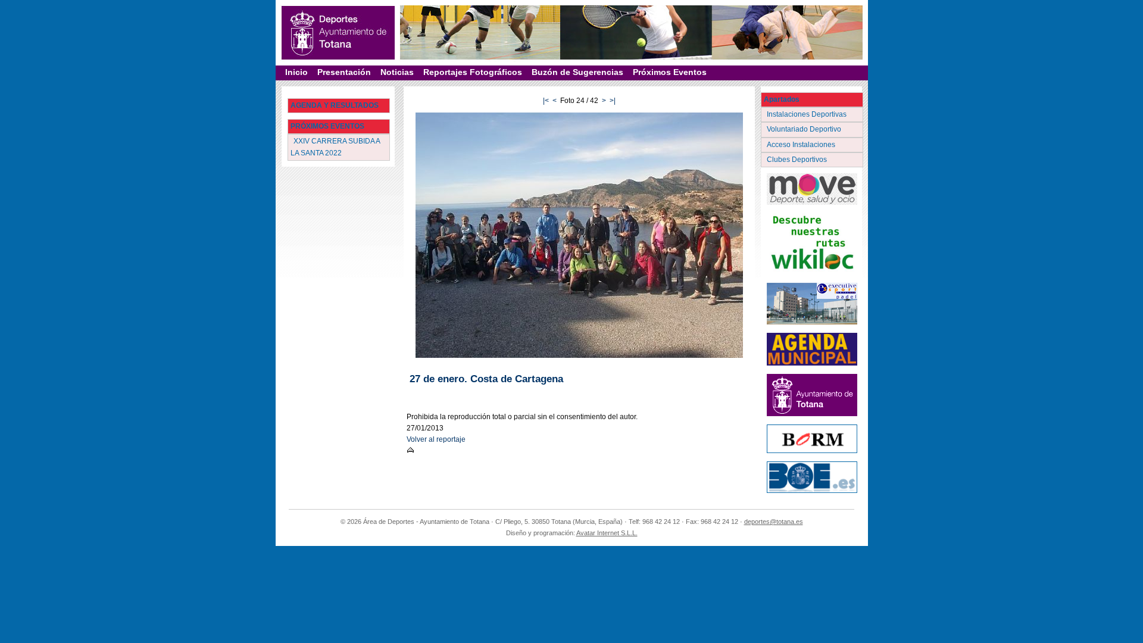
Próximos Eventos (670, 72)
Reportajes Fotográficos (472, 72)
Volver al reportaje (436, 439)
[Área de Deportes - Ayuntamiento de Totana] (338, 32)
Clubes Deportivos (797, 159)
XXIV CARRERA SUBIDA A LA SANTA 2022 (335, 147)
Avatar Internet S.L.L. (607, 532)
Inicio (296, 72)
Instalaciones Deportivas (807, 114)
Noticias (397, 72)
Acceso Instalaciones (802, 145)
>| (613, 100)
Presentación (344, 72)
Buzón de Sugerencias (577, 72)
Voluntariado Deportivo (805, 129)
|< (546, 100)
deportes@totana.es (773, 521)
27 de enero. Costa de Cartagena (486, 379)
